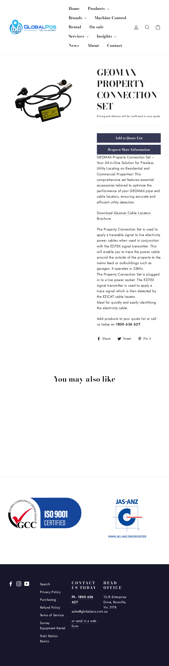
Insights (105, 36)
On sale (96, 27)
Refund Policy (50, 607)
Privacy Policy (50, 592)
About (93, 46)
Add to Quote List (129, 137)
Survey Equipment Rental (53, 625)
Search (45, 584)
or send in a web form (84, 623)
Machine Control (110, 18)
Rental (75, 27)
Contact (114, 46)
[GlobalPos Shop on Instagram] (18, 583)
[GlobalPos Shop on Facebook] (10, 583)
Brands (76, 18)
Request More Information (129, 149)
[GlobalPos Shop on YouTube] (26, 583)
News (74, 46)
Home (74, 9)
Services (77, 36)
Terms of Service (52, 615)
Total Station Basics (49, 638)
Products (97, 9)
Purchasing (48, 599)
